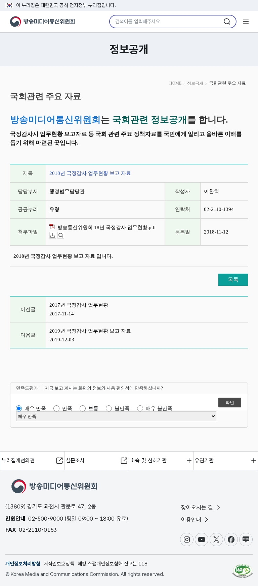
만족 (67, 408)
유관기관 (204, 460)
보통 (93, 408)
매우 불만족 (159, 408)
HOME (175, 83)
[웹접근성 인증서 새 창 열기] (242, 568)
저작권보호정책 (59, 564)
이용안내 (192, 519)
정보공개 (195, 83)
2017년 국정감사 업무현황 (78, 305)
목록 (233, 279)
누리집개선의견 (18, 460)
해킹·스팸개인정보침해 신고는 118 (112, 564)
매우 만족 (35, 408)
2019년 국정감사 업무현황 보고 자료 (90, 331)
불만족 (122, 408)
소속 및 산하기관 (148, 460)
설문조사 (75, 460)
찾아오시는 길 (198, 507)
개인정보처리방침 (22, 564)
